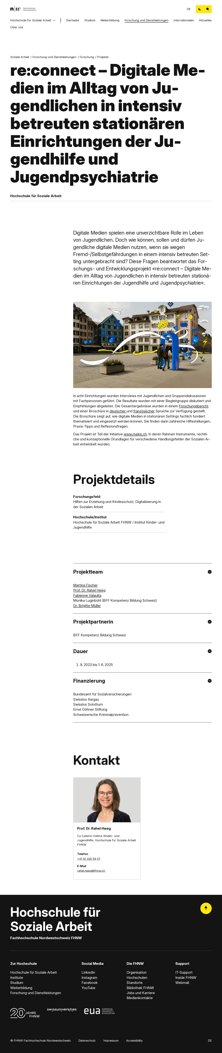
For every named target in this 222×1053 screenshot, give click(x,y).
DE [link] (189, 9)
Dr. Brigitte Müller (87, 605)
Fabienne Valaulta (87, 595)
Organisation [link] (137, 972)
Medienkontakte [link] (140, 998)
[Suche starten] (208, 9)
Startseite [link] (72, 20)
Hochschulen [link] (137, 977)
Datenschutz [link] (87, 1040)
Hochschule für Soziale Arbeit (30, 20)
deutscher (118, 411)
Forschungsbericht (193, 406)
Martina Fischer (85, 585)
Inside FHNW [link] (185, 977)
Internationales (183, 20)
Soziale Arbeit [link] (19, 57)
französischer (144, 411)
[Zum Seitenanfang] (206, 908)
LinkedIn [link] (88, 972)
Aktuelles (205, 20)
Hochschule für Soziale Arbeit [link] (33, 972)
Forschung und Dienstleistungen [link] (54, 57)
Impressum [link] (110, 1040)
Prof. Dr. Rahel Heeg (89, 590)
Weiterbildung (109, 20)
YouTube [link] (88, 988)
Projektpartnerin (93, 621)
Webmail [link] (182, 982)
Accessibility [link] (134, 1040)
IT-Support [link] (184, 972)
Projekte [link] (103, 57)
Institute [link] (16, 977)
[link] (23, 9)
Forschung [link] (87, 57)
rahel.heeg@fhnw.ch (91, 870)
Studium (89, 20)
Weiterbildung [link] (21, 988)
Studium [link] (16, 982)
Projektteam (88, 572)
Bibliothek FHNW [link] (140, 988)
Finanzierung (89, 681)
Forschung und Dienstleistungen (146, 20)
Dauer (80, 651)
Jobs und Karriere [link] (141, 993)
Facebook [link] (90, 982)
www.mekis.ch (135, 434)
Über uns (16, 27)
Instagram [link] (89, 977)
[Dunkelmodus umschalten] (200, 9)
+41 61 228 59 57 (88, 859)
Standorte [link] (135, 982)
